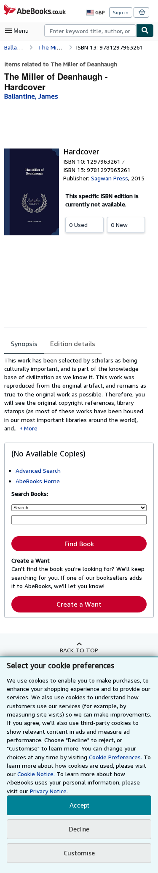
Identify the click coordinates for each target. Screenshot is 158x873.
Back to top (79, 650)
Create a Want (79, 604)
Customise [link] (79, 853)
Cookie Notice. (36, 773)
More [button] (30, 428)
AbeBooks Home (38, 481)
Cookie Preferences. (115, 757)
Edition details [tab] (72, 343)
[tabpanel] (75, 394)
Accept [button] (79, 805)
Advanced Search (38, 470)
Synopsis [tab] (24, 343)
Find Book (79, 543)
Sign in (121, 12)
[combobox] (90, 30)
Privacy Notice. (49, 791)
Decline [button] (79, 829)
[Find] (145, 30)
